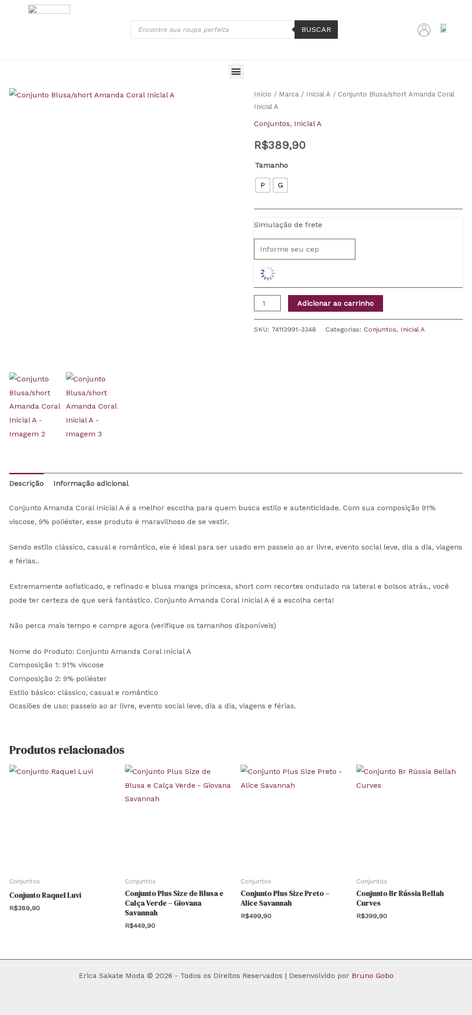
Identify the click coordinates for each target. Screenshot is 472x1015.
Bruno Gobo (373, 975)
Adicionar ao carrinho (335, 303)
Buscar (316, 29)
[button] (236, 71)
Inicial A (318, 94)
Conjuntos (272, 123)
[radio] (263, 185)
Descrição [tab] (26, 483)
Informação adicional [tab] (91, 483)
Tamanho (271, 165)
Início (262, 94)
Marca (289, 94)
